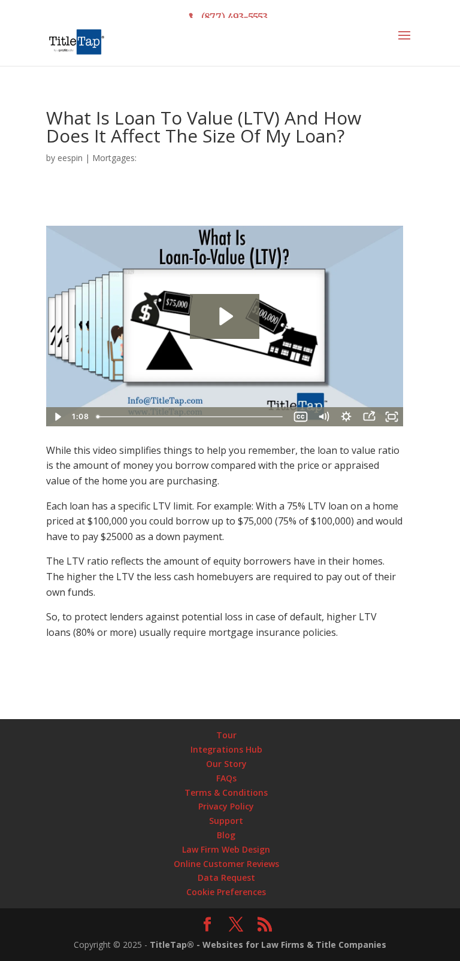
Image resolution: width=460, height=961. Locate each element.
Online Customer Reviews (226, 863)
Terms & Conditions (226, 792)
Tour (226, 735)
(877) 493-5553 (234, 17)
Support (226, 820)
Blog (226, 835)
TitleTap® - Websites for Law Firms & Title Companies (268, 944)
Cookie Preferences (226, 892)
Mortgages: (114, 157)
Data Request (226, 877)
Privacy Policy (226, 806)
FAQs (226, 778)
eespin (70, 157)
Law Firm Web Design (226, 849)
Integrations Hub (226, 749)
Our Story (226, 763)
